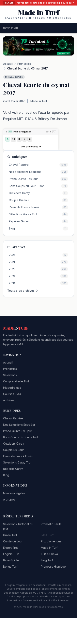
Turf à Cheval (49, 554)
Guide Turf (10, 535)
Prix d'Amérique (51, 541)
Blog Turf (47, 560)
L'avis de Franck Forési (18, 456)
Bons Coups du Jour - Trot (20, 437)
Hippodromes (12, 387)
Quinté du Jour (13, 541)
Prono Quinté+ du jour (17, 431)
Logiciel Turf (11, 554)
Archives (8, 400)
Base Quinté (11, 560)
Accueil (8, 63)
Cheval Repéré (13, 418)
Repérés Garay (13, 468)
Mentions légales (14, 493)
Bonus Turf (10, 566)
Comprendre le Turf (16, 381)
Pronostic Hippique (53, 566)
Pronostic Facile (51, 524)
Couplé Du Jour (13, 449)
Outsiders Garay (13, 443)
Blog (6, 475)
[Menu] (70, 28)
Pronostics (24, 63)
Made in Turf (49, 547)
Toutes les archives (21, 290)
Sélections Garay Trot (17, 462)
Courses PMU (12, 394)
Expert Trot (10, 547)
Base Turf (47, 535)
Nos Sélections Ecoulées (19, 424)
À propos (9, 499)
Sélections (10, 375)
